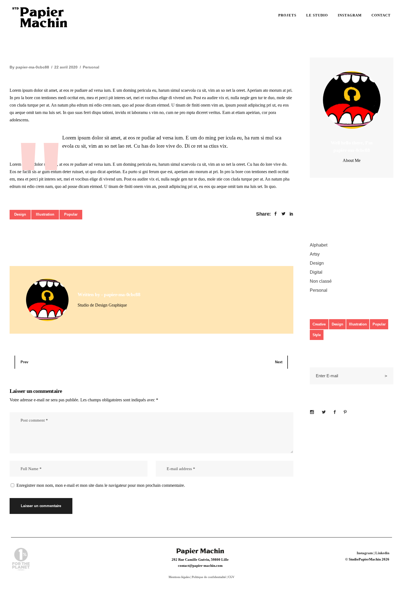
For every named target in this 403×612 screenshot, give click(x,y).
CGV (231, 577)
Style (317, 335)
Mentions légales (179, 577)
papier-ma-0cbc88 (32, 67)
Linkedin (382, 553)
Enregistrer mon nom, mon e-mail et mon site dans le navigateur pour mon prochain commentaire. (100, 485)
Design (20, 214)
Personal (91, 67)
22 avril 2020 (66, 67)
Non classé (321, 281)
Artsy (315, 254)
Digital (316, 272)
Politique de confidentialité (209, 577)
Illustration (45, 214)
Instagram (365, 553)
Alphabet (318, 245)
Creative (319, 324)
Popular (71, 214)
